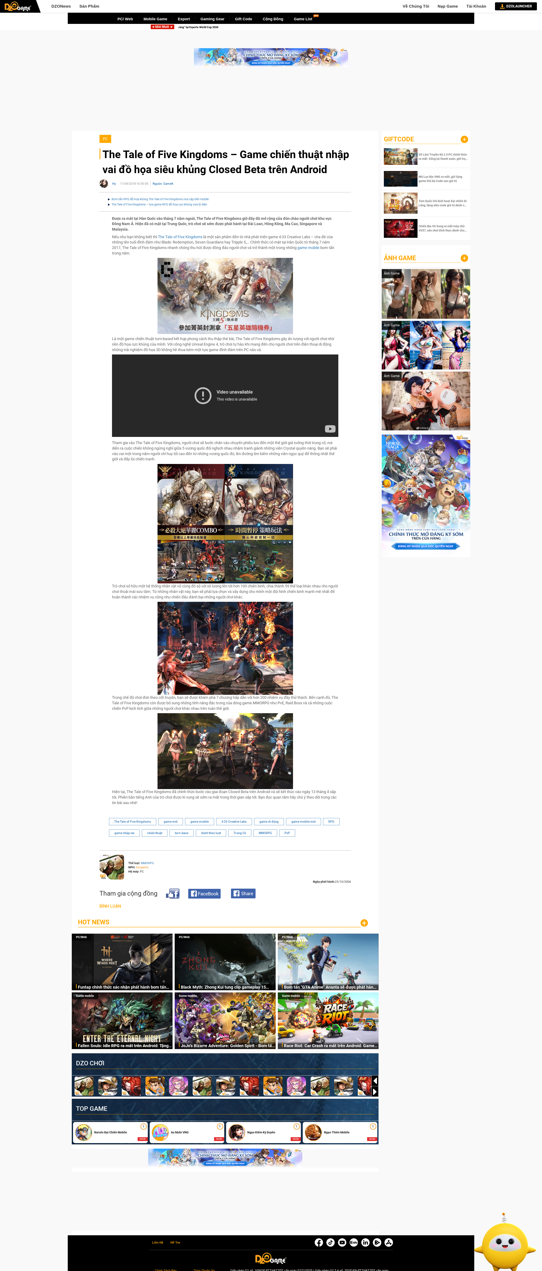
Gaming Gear (212, 19)
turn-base (181, 833)
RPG (331, 821)
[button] (375, 1092)
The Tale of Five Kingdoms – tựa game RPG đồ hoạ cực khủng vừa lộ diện (159, 204)
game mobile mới (303, 821)
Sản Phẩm (89, 6)
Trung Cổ (240, 833)
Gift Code (243, 19)
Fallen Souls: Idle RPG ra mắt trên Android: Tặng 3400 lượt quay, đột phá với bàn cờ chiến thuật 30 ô (124, 1046)
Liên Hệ (157, 1243)
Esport (184, 19)
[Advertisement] (271, 101)
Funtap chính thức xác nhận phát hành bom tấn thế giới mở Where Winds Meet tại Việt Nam (122, 987)
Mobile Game (155, 19)
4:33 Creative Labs (234, 821)
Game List (303, 19)
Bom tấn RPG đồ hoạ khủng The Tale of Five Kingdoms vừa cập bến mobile (160, 199)
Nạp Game (448, 6)
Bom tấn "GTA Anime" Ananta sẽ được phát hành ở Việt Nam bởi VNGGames (290, 27)
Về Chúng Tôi (416, 6)
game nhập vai (124, 833)
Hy (114, 183)
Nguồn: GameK (163, 183)
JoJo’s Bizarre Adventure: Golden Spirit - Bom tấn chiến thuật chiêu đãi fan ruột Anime (227, 1046)
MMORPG (265, 833)
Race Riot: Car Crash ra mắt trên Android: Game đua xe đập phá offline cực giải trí (329, 1046)
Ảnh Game (400, 258)
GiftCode (399, 139)
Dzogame (142, 867)
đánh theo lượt (211, 833)
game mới (171, 821)
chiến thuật (154, 833)
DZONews (61, 6)
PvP (287, 833)
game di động (269, 821)
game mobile (308, 247)
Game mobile (85, 995)
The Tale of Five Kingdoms (180, 237)
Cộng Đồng (273, 19)
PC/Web (81, 937)
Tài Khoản (476, 6)
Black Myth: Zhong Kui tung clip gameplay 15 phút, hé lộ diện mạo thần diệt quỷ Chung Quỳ (223, 987)
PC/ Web (125, 19)
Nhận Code (443, 156)
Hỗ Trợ (175, 1243)
